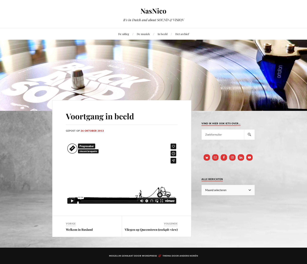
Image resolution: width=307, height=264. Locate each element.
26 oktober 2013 (92, 130)
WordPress (149, 255)
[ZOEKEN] (249, 134)
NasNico (153, 10)
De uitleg (123, 34)
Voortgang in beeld (100, 116)
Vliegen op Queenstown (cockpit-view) (151, 229)
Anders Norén (188, 255)
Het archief (182, 34)
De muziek (143, 34)
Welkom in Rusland (79, 229)
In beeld (163, 34)
